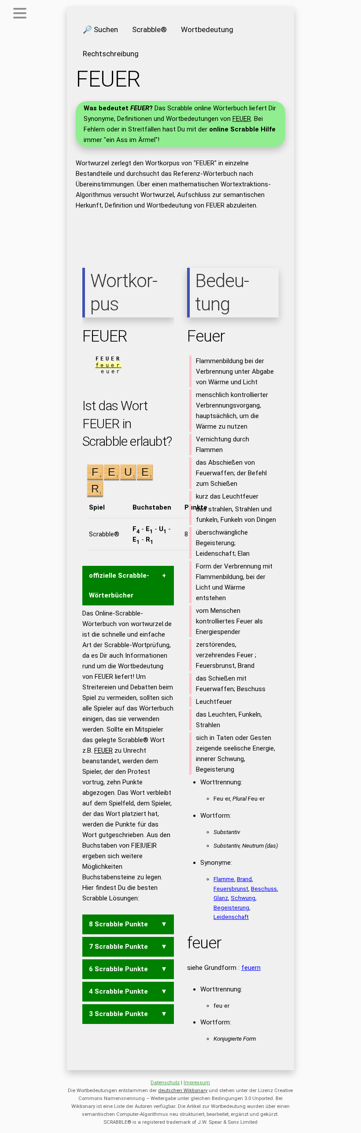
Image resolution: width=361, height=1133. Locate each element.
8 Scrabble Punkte (118, 924)
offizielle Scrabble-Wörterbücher (119, 585)
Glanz (221, 897)
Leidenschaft (231, 916)
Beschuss (264, 888)
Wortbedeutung (207, 29)
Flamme (224, 878)
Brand (244, 878)
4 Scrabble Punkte (118, 991)
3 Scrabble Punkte (118, 1014)
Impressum (197, 1083)
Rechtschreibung (111, 53)
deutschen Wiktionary (182, 1090)
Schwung (243, 897)
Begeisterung (231, 907)
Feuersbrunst (231, 888)
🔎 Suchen (100, 29)
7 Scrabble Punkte (118, 947)
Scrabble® (149, 29)
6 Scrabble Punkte (118, 969)
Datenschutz (165, 1083)
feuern (251, 968)
